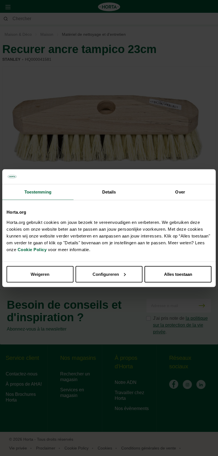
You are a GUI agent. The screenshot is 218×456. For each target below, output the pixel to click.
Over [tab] (180, 192)
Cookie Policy (32, 249)
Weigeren (40, 274)
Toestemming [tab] (37, 192)
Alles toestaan (178, 274)
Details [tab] (109, 192)
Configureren (106, 274)
